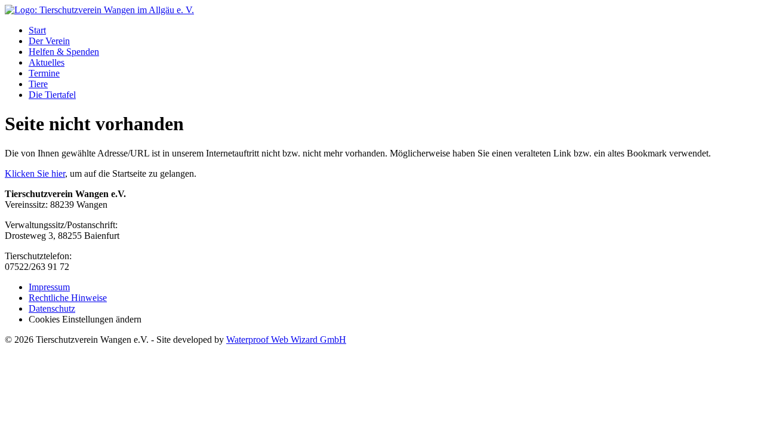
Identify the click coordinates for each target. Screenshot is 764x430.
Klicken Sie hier (35, 173)
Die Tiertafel (52, 95)
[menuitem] (394, 30)
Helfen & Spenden (64, 52)
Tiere (38, 84)
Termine (44, 73)
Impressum (49, 287)
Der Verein (49, 41)
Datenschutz (52, 308)
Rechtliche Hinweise (68, 298)
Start (37, 30)
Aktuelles (46, 62)
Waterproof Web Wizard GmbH (286, 339)
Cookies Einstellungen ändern (85, 319)
